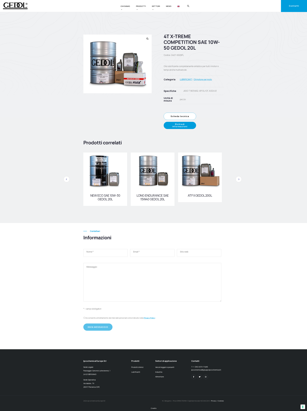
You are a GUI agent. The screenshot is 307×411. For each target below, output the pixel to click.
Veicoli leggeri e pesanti (164, 367)
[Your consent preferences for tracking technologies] (303, 407)
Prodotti (141, 6)
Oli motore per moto (203, 79)
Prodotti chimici (137, 367)
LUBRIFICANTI (186, 79)
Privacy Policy (149, 318)
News (168, 6)
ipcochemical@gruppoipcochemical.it (206, 370)
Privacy (213, 401)
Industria (158, 372)
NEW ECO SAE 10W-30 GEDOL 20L (105, 197)
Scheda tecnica (180, 116)
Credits (153, 408)
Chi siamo (125, 6)
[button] (188, 6)
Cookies (221, 401)
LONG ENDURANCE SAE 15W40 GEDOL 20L (153, 197)
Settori (156, 6)
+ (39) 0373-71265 (200, 367)
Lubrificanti (135, 372)
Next (239, 179)
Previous (67, 179)
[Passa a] (178, 6)
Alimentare (159, 377)
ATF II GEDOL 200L (200, 195)
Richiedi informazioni (180, 125)
